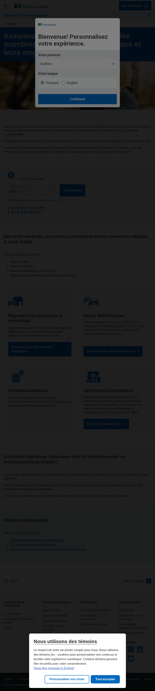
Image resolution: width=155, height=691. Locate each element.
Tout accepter (105, 679)
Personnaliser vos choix (67, 679)
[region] (77, 660)
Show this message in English (54, 668)
